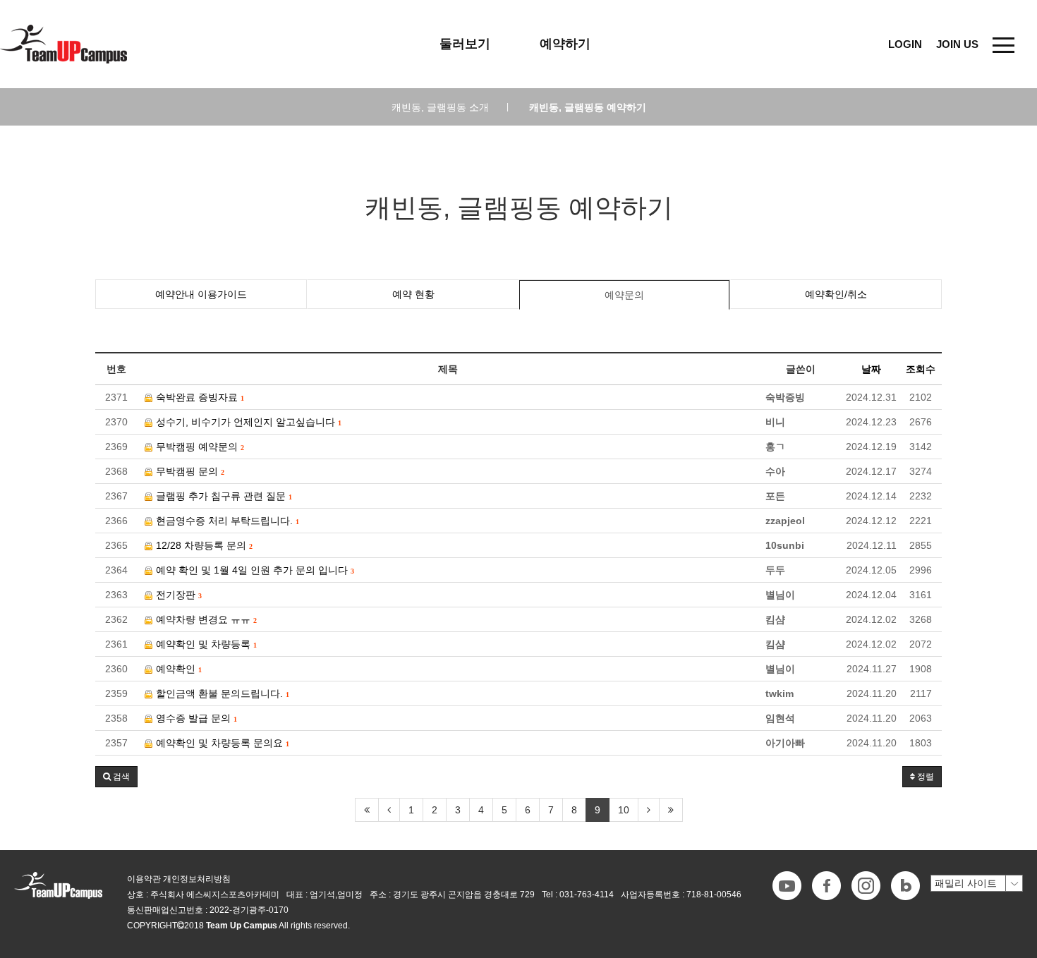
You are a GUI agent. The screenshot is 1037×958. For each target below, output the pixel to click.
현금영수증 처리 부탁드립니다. (225, 520)
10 (623, 809)
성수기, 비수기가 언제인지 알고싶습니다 (247, 422)
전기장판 (177, 594)
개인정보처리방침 (197, 879)
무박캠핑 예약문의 (198, 446)
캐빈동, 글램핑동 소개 (450, 107)
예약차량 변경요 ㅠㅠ (204, 619)
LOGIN (905, 44)
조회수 (920, 369)
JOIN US (957, 44)
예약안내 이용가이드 (201, 294)
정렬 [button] (924, 777)
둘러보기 (464, 44)
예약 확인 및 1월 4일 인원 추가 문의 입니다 (253, 570)
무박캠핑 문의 (188, 471)
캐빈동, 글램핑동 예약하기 (587, 107)
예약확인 (177, 668)
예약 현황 (413, 294)
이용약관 (144, 879)
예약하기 (565, 44)
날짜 (871, 369)
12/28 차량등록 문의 (202, 545)
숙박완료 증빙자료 (198, 397)
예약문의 (624, 295)
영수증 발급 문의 (194, 718)
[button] (116, 776)
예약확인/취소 (836, 294)
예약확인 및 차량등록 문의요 (221, 742)
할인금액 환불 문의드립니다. (221, 693)
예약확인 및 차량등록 (204, 644)
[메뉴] (1003, 44)
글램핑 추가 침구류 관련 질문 (222, 496)
